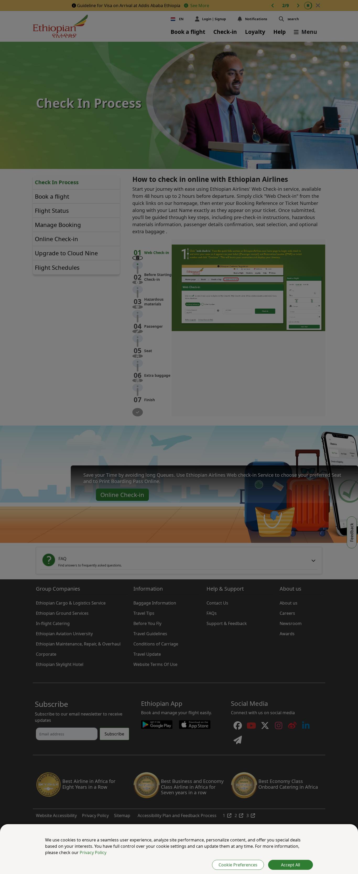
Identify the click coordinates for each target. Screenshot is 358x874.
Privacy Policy (93, 852)
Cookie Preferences (238, 865)
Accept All (290, 865)
